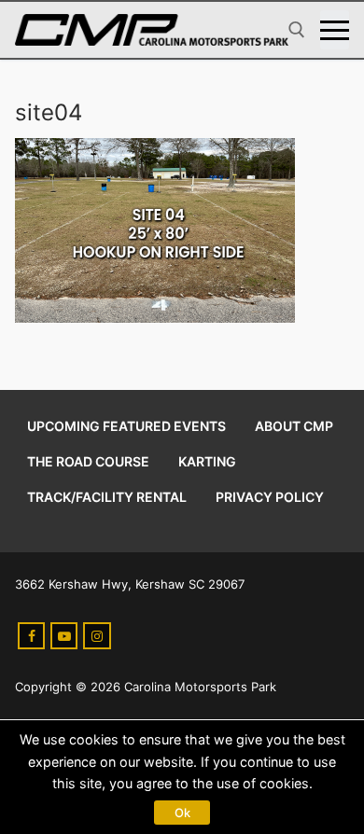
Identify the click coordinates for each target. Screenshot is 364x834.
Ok (182, 812)
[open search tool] (296, 29)
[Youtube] (63, 635)
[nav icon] (334, 29)
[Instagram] (96, 635)
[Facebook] (31, 635)
